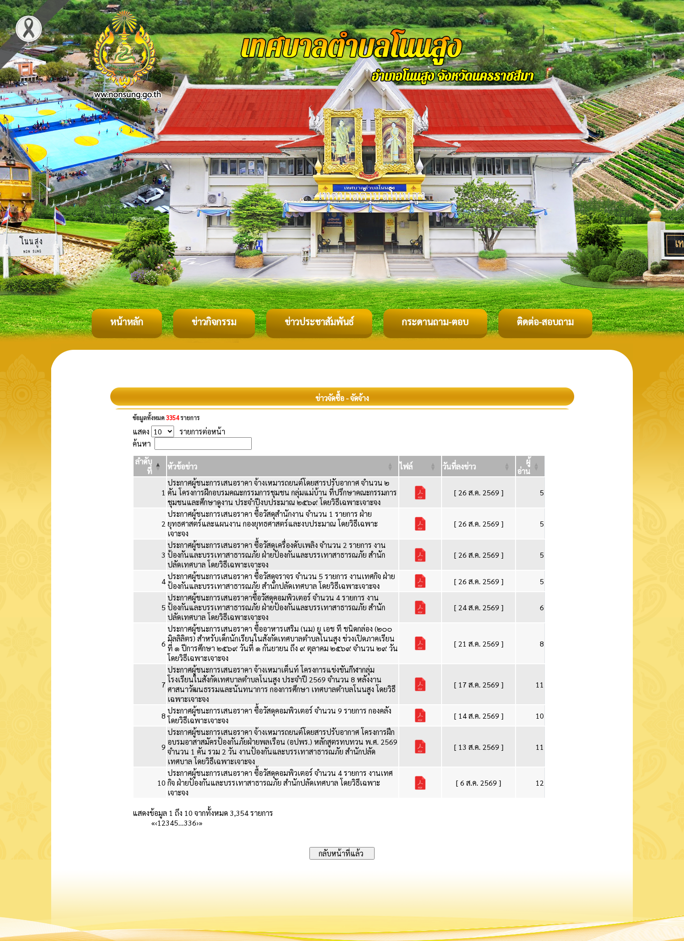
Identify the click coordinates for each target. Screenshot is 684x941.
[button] (182, 466)
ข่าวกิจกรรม (214, 321)
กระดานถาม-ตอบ (435, 321)
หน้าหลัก (126, 321)
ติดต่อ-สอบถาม (545, 321)
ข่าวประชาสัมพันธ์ (319, 321)
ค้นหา (142, 443)
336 (190, 823)
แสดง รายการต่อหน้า (179, 431)
